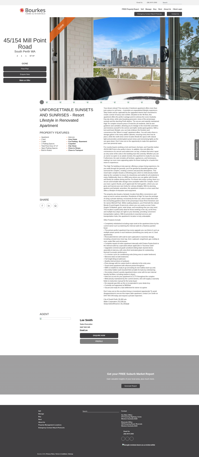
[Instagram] (131, 439)
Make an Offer (24, 80)
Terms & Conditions (61, 454)
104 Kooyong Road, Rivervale (131, 424)
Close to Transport (75, 150)
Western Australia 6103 (129, 426)
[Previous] (54, 58)
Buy (154, 9)
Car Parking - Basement (77, 141)
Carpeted (72, 144)
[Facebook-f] (127, 439)
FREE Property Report (130, 9)
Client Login (177, 9)
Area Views (72, 139)
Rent (160, 9)
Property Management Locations (49, 425)
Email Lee (84, 330)
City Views (72, 146)
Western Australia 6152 (129, 419)
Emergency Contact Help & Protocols (51, 428)
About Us (167, 9)
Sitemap (70, 454)
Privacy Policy (50, 454)
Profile (99, 341)
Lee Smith (86, 320)
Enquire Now (25, 74)
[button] (67, 174)
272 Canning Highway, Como (131, 417)
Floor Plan (25, 69)
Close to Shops (74, 148)
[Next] (194, 58)
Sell (142, 9)
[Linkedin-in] (123, 439)
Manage (148, 9)
